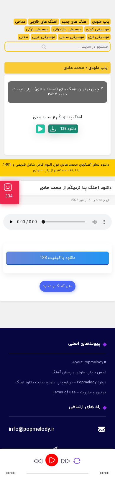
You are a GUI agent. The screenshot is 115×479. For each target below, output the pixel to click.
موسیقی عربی (43, 37)
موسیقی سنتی (71, 37)
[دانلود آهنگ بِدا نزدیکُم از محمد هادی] (63, 128)
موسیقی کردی (97, 29)
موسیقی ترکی (37, 29)
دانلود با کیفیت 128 (57, 258)
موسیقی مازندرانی (67, 29)
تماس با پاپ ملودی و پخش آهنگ (79, 372)
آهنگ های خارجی (43, 21)
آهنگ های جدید (75, 21)
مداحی (20, 21)
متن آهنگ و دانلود (57, 286)
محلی (23, 37)
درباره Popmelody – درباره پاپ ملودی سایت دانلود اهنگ (60, 382)
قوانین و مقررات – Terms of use (79, 392)
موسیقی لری (98, 37)
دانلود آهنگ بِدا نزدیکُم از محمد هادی (75, 188)
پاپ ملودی (100, 21)
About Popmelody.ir (89, 362)
